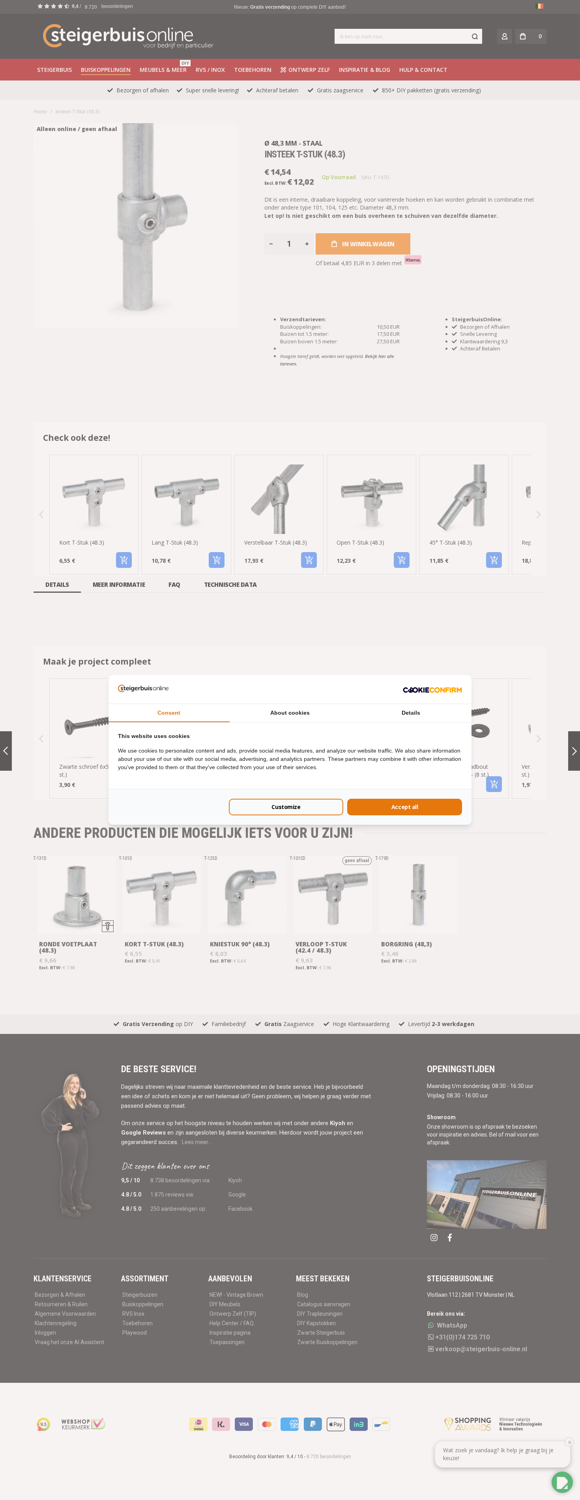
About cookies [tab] (290, 713)
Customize (285, 807)
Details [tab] (411, 713)
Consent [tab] (168, 713)
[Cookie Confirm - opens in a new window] (432, 689)
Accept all (404, 807)
